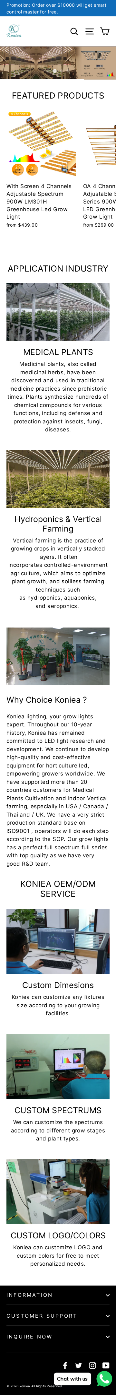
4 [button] (68, 71)
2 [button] (55, 71)
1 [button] (48, 71)
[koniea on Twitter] (78, 1365)
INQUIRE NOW (29, 1336)
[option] (58, 63)
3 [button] (61, 71)
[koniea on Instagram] (92, 1365)
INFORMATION (29, 1295)
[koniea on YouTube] (106, 1365)
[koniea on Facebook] (65, 1365)
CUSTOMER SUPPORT (41, 1316)
